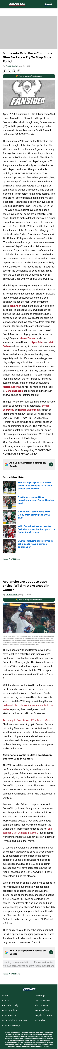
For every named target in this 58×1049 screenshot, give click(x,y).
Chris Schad (12, 594)
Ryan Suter (37, 342)
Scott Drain (11, 66)
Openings (40, 995)
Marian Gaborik (11, 386)
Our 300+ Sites (43, 1000)
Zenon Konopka (14, 390)
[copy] (19, 71)
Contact (6, 1000)
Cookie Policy (9, 1015)
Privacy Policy (9, 1010)
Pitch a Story (41, 1005)
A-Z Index (40, 1020)
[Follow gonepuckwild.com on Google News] (51, 464)
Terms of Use (42, 1010)
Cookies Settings (11, 1025)
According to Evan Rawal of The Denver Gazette (28, 720)
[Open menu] (4, 4)
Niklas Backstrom (29, 409)
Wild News (15, 559)
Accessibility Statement (15, 1020)
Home (5, 559)
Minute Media (15, 1032)
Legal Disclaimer (44, 1015)
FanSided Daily (10, 1005)
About (5, 995)
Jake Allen (15, 305)
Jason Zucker (27, 338)
